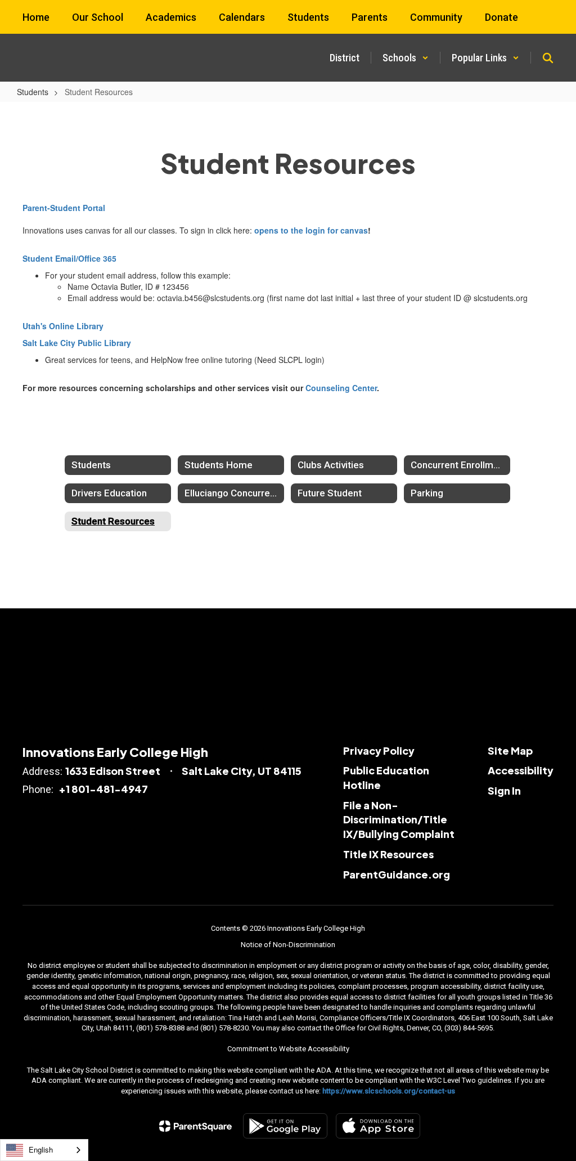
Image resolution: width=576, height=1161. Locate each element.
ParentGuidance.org (396, 874)
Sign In (504, 790)
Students (32, 91)
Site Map (510, 750)
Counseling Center (341, 387)
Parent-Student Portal (63, 207)
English (41, 1149)
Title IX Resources (388, 854)
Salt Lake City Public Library (76, 342)
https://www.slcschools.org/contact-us (388, 1091)
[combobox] (44, 1150)
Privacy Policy (379, 750)
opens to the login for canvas (311, 230)
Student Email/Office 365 (69, 258)
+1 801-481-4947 (103, 788)
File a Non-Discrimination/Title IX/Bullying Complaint (398, 819)
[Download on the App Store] (378, 1125)
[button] (405, 58)
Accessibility (521, 770)
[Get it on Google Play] (285, 1125)
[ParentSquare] (195, 1126)
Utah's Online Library (63, 325)
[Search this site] (548, 58)
